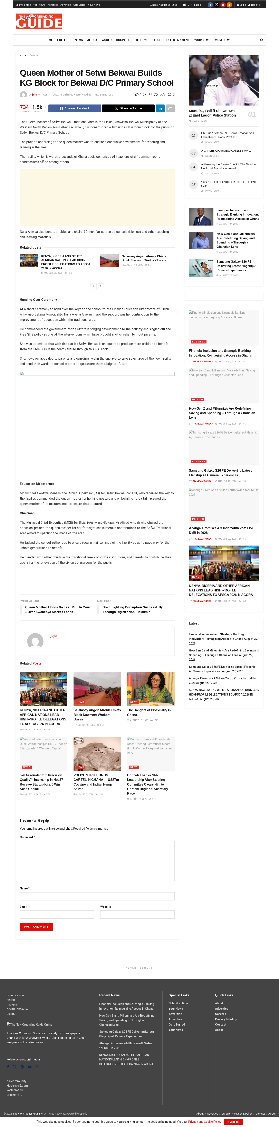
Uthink (83, 1113)
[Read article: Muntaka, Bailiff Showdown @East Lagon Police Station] (224, 80)
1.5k (69, 273)
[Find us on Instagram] (22, 1067)
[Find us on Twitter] (216, 4)
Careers (220, 1014)
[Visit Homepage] (39, 21)
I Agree (233, 1121)
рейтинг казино (17, 1009)
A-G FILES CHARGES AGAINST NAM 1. (226, 150)
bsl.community (16, 1081)
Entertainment (178, 40)
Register (255, 4)
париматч (13, 1004)
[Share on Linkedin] (160, 108)
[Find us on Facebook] (210, 4)
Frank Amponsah (202, 361)
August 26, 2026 (52, 273)
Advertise (53, 4)
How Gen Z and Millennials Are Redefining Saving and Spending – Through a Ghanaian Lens (222, 413)
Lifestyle (142, 40)
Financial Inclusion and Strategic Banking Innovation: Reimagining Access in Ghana (238, 214)
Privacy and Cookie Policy (204, 1121)
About (219, 1003)
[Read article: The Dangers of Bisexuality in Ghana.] (151, 689)
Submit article (23, 4)
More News (223, 40)
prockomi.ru (14, 1094)
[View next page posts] (101, 286)
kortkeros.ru (15, 1090)
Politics (63, 40)
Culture (34, 55)
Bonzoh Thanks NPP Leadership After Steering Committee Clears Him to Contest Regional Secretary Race (147, 784)
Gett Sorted (79, 4)
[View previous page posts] (93, 286)
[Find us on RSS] (229, 4)
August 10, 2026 (133, 265)
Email (25, 907)
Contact (220, 1024)
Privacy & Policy (226, 1019)
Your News (39, 4)
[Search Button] (261, 40)
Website (105, 906)
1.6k (149, 265)
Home (49, 40)
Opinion (197, 399)
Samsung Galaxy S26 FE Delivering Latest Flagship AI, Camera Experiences (237, 266)
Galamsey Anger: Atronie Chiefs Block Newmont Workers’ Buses (97, 714)
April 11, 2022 (51, 94)
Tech (157, 40)
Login (242, 4)
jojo (34, 94)
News (79, 40)
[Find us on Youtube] (223, 4)
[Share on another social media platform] (170, 108)
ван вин (12, 1013)
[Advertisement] (189, 20)
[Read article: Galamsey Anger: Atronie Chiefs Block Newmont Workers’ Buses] (109, 260)
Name (25, 888)
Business (123, 40)
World (107, 40)
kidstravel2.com (17, 1085)
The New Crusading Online (27, 1113)
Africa (92, 40)
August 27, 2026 (226, 361)
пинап (11, 999)
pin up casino (15, 995)
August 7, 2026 (84, 794)
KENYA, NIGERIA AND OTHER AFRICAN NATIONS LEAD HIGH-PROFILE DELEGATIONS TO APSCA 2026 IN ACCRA (221, 590)
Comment (28, 837)
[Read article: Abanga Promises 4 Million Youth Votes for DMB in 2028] (224, 505)
